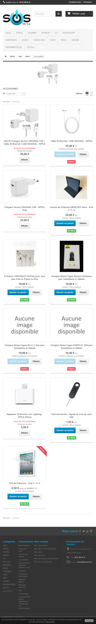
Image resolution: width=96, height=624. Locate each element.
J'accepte (89, 621)
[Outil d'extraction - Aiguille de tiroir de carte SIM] (71, 394)
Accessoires (7, 591)
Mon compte (41, 541)
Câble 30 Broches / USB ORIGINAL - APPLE (71, 141)
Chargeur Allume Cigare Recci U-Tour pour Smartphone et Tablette (24, 346)
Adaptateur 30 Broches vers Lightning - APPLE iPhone (24, 415)
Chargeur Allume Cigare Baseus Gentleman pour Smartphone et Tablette (71, 277)
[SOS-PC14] (16, 18)
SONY (53, 39)
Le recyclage (23, 594)
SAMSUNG (39, 39)
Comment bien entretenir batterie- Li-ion (24, 565)
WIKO (63, 39)
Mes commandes (40, 545)
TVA (20, 590)
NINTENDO (11, 39)
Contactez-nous (75, 2)
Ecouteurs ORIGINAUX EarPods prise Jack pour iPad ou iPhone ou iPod (24, 277)
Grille (86, 95)
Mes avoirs (38, 552)
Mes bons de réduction (43, 562)
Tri (4, 93)
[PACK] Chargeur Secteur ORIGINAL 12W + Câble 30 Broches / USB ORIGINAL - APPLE (25, 142)
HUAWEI (32, 32)
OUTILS (31, 47)
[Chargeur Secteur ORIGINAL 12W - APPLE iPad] (24, 187)
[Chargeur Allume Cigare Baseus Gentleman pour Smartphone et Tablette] (71, 256)
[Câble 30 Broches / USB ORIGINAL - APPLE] (71, 121)
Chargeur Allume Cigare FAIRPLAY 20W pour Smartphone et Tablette (71, 346)
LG (56, 32)
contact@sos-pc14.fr (84, 562)
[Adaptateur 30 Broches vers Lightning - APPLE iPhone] (24, 394)
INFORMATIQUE (14, 47)
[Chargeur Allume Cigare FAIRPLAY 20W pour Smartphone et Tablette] (71, 325)
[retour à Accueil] (5, 56)
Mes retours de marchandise (45, 549)
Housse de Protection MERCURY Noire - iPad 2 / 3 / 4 (71, 208)
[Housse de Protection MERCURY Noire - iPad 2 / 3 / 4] (71, 187)
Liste (91, 95)
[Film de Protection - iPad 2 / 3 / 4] (24, 463)
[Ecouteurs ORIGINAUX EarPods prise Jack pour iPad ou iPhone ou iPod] (24, 256)
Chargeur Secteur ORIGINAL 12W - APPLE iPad (24, 208)
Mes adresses (39, 555)
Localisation (23, 560)
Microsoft (69, 32)
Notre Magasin (24, 545)
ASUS (8, 32)
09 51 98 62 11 (79, 557)
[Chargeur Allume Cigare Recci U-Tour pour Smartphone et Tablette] (24, 325)
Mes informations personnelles (46, 558)
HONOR (46, 32)
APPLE (19, 32)
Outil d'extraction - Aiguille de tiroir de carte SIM (71, 415)
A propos (22, 571)
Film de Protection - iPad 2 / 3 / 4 (24, 483)
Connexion (87, 2)
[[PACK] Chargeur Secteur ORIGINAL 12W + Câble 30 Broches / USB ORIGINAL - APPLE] (24, 121)
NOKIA (25, 39)
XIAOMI (75, 39)
